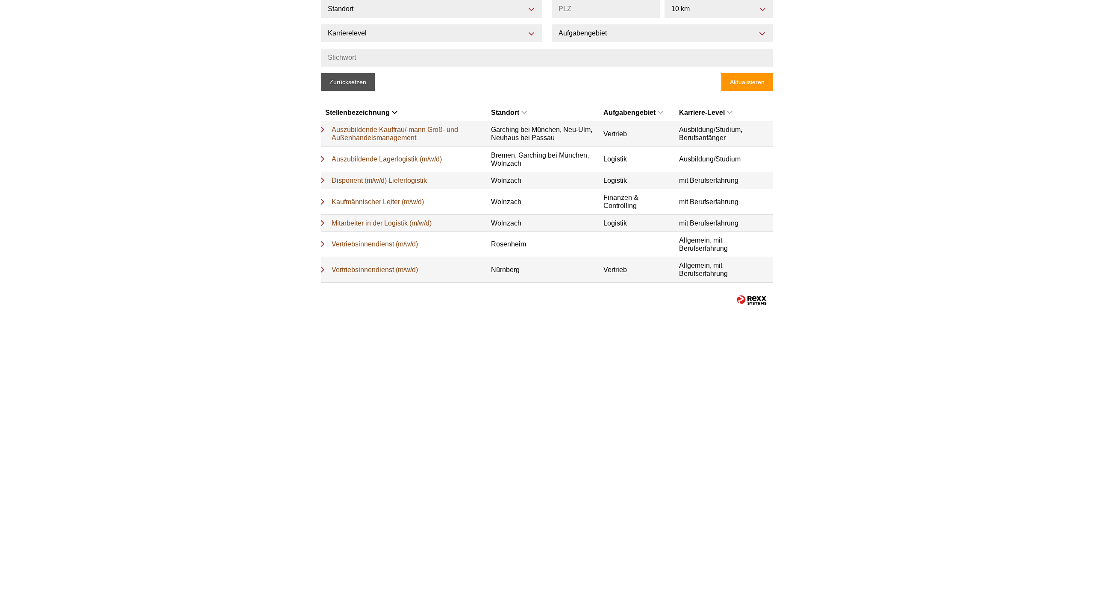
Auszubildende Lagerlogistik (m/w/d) (387, 159)
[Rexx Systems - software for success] (752, 300)
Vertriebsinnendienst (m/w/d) (375, 244)
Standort (505, 112)
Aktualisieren (747, 82)
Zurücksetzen (347, 82)
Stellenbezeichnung (357, 112)
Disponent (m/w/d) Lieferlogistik (379, 180)
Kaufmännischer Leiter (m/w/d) (378, 201)
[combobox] (719, 9)
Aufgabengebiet (629, 112)
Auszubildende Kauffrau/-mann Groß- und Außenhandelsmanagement (395, 133)
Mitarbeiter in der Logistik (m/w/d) (382, 223)
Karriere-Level (702, 112)
